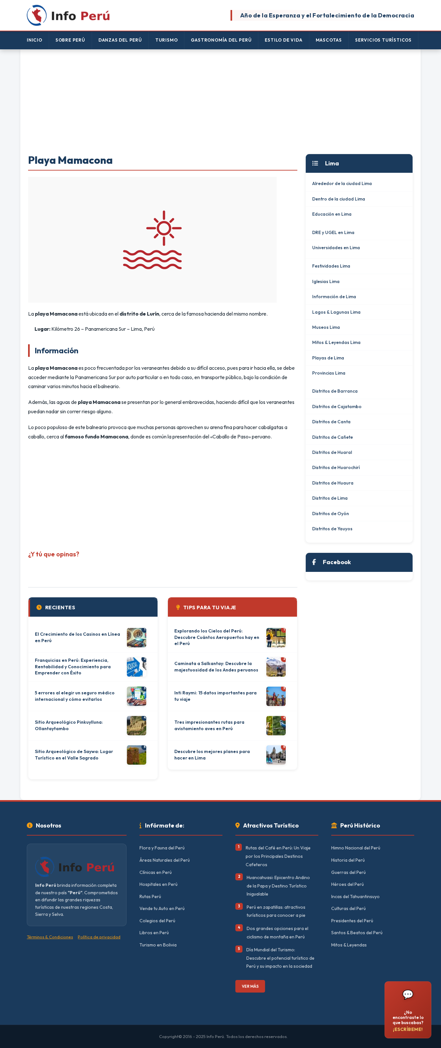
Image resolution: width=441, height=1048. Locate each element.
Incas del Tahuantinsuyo (355, 896)
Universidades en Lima (336, 247)
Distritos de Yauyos (332, 529)
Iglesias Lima (326, 281)
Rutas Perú (150, 896)
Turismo (166, 40)
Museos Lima (326, 327)
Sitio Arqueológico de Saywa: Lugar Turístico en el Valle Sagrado (74, 755)
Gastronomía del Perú (221, 40)
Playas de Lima (328, 358)
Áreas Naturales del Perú (164, 860)
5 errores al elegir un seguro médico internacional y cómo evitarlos (75, 696)
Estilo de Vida (283, 40)
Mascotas (329, 40)
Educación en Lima (332, 214)
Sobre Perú (70, 40)
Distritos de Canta (331, 422)
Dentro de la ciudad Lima (338, 199)
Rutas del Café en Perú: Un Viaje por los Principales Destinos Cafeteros (278, 856)
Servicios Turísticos (383, 40)
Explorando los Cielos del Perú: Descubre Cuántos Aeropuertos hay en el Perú (216, 637)
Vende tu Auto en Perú (162, 908)
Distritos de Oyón (330, 513)
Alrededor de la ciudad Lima (342, 183)
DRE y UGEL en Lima (333, 232)
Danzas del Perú (120, 40)
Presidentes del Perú (352, 921)
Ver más (250, 986)
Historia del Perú (348, 860)
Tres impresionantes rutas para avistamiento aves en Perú (209, 725)
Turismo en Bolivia (158, 945)
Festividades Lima (331, 266)
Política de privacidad (99, 936)
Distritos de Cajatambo (337, 406)
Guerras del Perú (348, 872)
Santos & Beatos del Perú (357, 932)
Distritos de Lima (330, 498)
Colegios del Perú (157, 921)
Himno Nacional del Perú (355, 848)
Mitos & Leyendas (349, 945)
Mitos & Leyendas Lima (336, 342)
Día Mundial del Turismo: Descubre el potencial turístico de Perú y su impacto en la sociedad (280, 958)
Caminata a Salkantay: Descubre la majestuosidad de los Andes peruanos (216, 667)
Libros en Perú (154, 932)
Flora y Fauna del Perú (162, 848)
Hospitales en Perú (158, 884)
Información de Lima (334, 296)
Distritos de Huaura (333, 483)
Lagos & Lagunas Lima (336, 312)
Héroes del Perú (347, 884)
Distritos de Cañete (332, 437)
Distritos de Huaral (332, 452)
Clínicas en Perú (155, 872)
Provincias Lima (328, 373)
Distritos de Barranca (335, 391)
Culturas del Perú (348, 908)
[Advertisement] (220, 102)
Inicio (34, 40)
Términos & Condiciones (50, 936)
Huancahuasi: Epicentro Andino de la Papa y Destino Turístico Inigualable (278, 886)
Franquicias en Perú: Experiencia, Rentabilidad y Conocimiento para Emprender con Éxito (73, 666)
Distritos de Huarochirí (336, 467)
